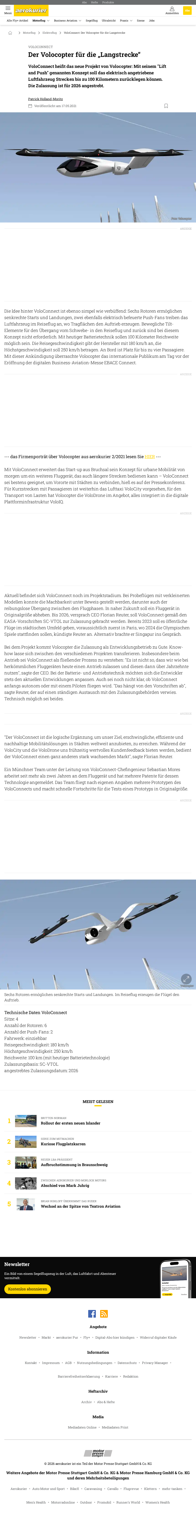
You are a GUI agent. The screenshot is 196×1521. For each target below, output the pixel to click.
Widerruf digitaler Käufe (158, 1337)
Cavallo (112, 1489)
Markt (46, 1337)
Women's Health (157, 1502)
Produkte (108, 2)
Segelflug (92, 20)
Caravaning (93, 1489)
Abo (84, 2)
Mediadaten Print (115, 1427)
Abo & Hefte (106, 1402)
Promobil (104, 1502)
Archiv (86, 1402)
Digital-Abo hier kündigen (115, 1337)
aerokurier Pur (67, 1337)
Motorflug (39, 20)
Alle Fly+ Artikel (17, 20)
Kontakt (31, 1363)
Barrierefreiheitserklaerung (79, 1376)
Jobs (152, 20)
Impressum (51, 1363)
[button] (98, 167)
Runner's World (128, 1502)
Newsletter (27, 1337)
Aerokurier (19, 1489)
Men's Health (36, 1502)
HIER (150, 456)
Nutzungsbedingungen (94, 1363)
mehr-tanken (172, 1489)
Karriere (111, 1376)
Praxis (124, 20)
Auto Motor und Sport (48, 1489)
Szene (141, 20)
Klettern (150, 1489)
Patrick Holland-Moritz (45, 99)
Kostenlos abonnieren (27, 1288)
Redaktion (130, 1376)
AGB (68, 1363)
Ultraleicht (109, 20)
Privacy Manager (155, 1363)
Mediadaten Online (82, 1427)
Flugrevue (131, 1489)
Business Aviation (65, 20)
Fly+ (86, 1337)
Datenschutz (127, 1363)
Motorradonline (63, 1502)
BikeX (74, 1489)
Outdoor (86, 1502)
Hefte (94, 2)
